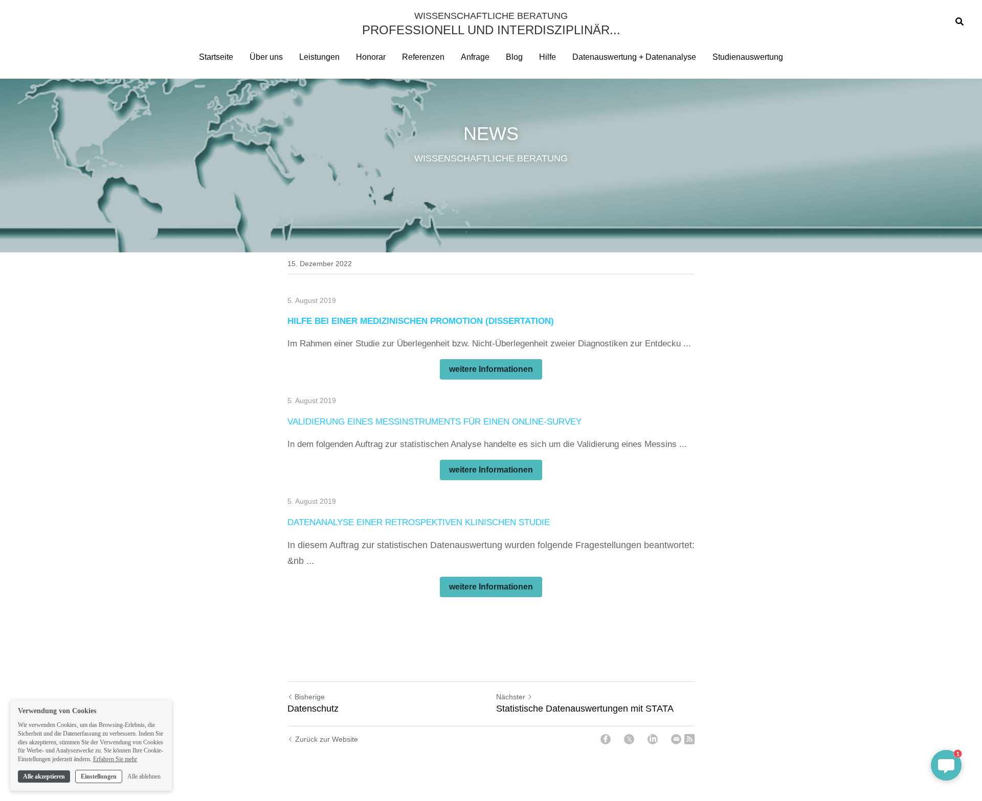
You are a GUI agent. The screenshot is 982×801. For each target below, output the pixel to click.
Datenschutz (313, 708)
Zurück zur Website (326, 739)
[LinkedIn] (653, 739)
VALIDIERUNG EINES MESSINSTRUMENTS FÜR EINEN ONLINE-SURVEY (434, 422)
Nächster (510, 697)
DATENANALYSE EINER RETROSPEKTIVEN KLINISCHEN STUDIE (418, 522)
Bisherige (310, 697)
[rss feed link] (689, 739)
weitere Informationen (491, 369)
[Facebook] (605, 739)
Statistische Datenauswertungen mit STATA (585, 708)
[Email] (676, 739)
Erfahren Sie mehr (115, 759)
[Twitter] (629, 739)
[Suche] (959, 21)
